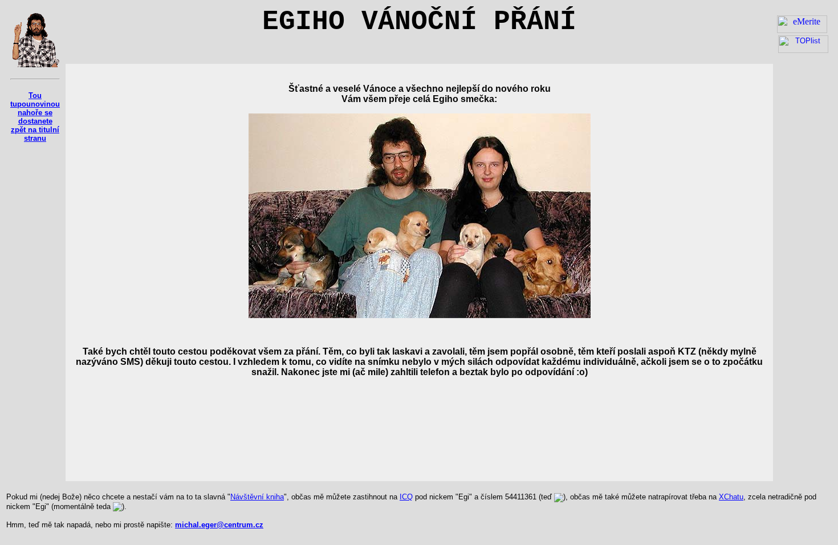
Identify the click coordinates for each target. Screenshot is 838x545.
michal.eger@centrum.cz (219, 524)
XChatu (731, 497)
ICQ (406, 497)
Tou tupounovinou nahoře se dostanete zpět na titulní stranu (35, 117)
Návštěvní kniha (257, 497)
